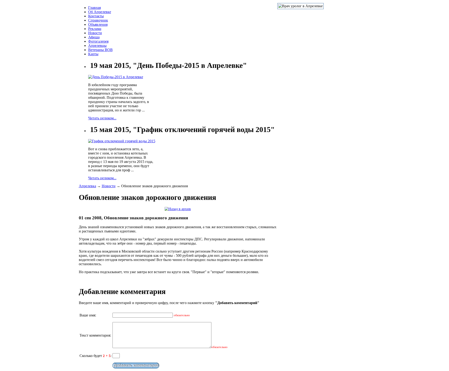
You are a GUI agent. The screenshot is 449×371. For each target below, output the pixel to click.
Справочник (98, 20)
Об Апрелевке (99, 12)
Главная (94, 8)
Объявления (98, 24)
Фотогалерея (98, 41)
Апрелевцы (97, 46)
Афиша (94, 37)
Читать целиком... (102, 118)
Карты (93, 54)
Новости (95, 33)
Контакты (96, 16)
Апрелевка (87, 186)
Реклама (94, 29)
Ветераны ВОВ (100, 50)
